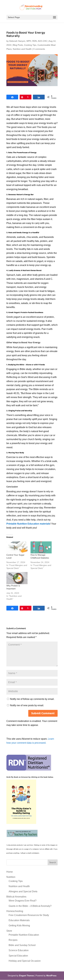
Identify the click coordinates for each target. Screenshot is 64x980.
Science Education (19, 950)
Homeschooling (14, 911)
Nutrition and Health (22, 49)
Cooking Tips (30, 45)
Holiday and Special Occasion (25, 961)
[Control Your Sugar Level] (17, 547)
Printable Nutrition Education (24, 935)
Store (9, 931)
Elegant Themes (26, 976)
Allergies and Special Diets (23, 891)
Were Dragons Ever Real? (22, 900)
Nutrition (10, 877)
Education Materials (19, 920)
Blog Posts (18, 45)
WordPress (51, 976)
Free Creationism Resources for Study (29, 915)
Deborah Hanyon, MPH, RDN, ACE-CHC (28, 41)
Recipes (13, 940)
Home (9, 872)
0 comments (39, 49)
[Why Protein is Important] (17, 578)
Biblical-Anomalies (16, 896)
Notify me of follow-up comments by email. (32, 699)
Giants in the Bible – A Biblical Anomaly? (30, 906)
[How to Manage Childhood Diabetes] (41, 547)
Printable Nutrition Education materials (28, 523)
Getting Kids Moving (19, 925)
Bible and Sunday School (22, 945)
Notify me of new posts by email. (27, 705)
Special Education (18, 955)
